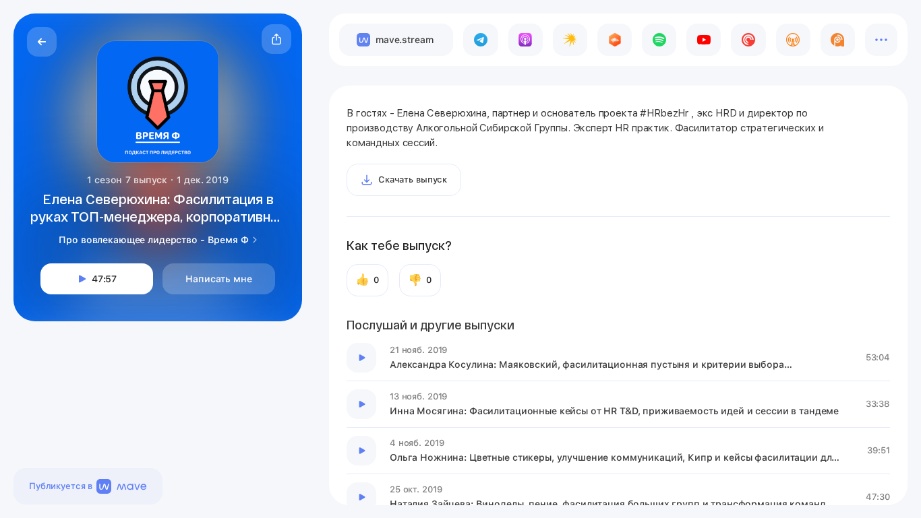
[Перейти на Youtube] (703, 40)
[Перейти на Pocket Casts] (748, 40)
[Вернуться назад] (42, 42)
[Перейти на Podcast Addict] (838, 40)
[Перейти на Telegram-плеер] (480, 40)
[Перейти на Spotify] (659, 40)
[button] (276, 39)
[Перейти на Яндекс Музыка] (570, 40)
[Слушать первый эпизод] (361, 358)
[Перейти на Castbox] (614, 40)
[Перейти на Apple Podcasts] (525, 40)
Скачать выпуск (412, 179)
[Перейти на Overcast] (793, 40)
